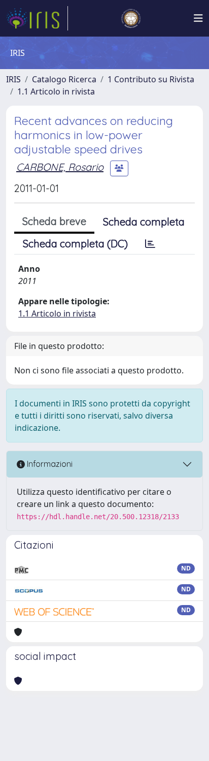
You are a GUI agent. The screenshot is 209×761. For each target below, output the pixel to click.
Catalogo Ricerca (64, 79)
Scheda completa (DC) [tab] (75, 243)
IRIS (13, 79)
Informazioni (49, 464)
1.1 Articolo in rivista (56, 91)
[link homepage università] (131, 18)
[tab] (150, 244)
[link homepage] (37, 18)
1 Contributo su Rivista (151, 79)
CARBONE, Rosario (59, 167)
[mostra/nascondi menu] (198, 18)
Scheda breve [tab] (54, 221)
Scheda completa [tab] (144, 221)
